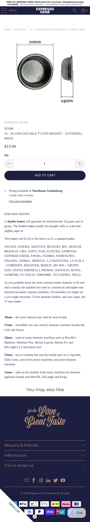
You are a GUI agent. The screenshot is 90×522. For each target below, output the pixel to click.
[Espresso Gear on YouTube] (63, 481)
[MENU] (2, 10)
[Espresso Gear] (45, 10)
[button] (16, 505)
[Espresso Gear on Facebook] (34, 481)
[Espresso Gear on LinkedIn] (48, 481)
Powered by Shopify (58, 493)
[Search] (74, 10)
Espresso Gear (37, 493)
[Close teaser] (35, 516)
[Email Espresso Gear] (26, 481)
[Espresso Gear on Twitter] (56, 481)
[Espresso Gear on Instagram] (41, 481)
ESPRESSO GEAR (16, 122)
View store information (20, 201)
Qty (6, 155)
